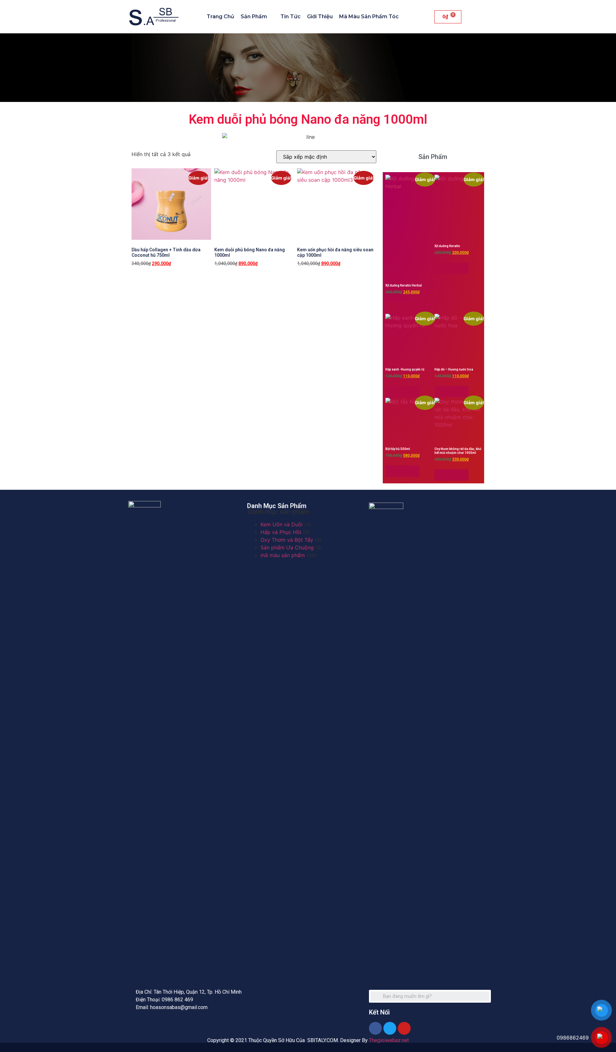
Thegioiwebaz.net (389, 1040)
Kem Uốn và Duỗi (282, 524)
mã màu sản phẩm (283, 555)
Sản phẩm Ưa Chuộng (287, 547)
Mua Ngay (148, 280)
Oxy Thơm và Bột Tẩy (287, 540)
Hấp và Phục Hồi (281, 532)
